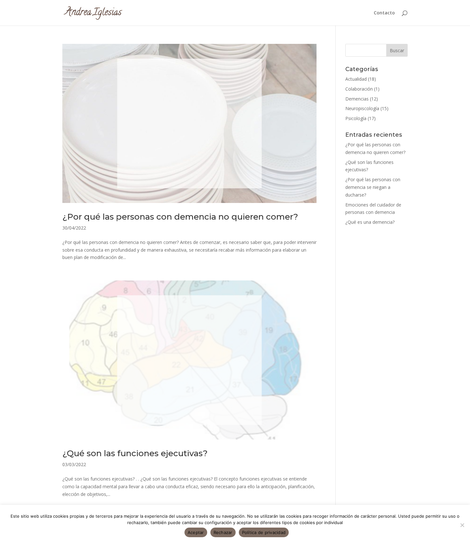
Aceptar (196, 532)
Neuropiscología (362, 108)
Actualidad (356, 79)
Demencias (357, 99)
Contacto (384, 13)
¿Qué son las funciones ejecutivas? (135, 453)
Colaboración (359, 89)
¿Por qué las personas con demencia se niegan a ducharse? (372, 187)
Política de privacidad (264, 532)
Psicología (355, 118)
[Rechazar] (462, 525)
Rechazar (223, 532)
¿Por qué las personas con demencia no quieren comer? (180, 217)
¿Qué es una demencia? (370, 222)
